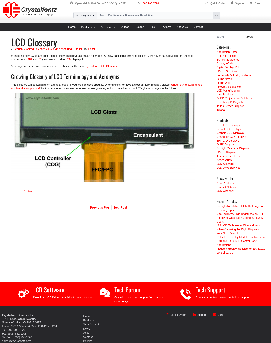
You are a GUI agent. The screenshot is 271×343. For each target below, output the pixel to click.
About (86, 332)
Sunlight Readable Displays (233, 148)
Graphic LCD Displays (230, 132)
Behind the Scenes (228, 59)
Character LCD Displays (231, 136)
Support (139, 26)
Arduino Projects (227, 55)
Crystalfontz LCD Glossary (100, 66)
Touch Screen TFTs (228, 156)
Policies (88, 340)
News (86, 328)
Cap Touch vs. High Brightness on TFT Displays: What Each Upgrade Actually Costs (240, 217)
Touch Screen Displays (230, 106)
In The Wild (223, 82)
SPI (29, 59)
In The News (224, 78)
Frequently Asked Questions (30, 48)
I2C (40, 59)
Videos (125, 26)
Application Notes (227, 51)
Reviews (166, 26)
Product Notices (226, 187)
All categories (83, 15)
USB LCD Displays (228, 125)
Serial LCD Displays (229, 129)
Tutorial (77, 48)
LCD (68, 59)
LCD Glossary (225, 190)
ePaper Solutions (227, 71)
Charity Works (225, 63)
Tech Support (210, 289)
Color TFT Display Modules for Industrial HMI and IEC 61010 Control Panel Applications (241, 240)
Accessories (224, 159)
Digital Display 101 (228, 67)
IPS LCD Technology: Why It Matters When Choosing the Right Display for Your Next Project (239, 229)
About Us (182, 26)
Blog (152, 26)
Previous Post (98, 207)
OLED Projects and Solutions (234, 98)
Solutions (106, 27)
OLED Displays (226, 144)
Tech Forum (127, 289)
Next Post (122, 207)
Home (72, 26)
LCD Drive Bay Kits (228, 167)
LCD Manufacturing (60, 48)
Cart (257, 3)
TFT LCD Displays (228, 140)
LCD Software (225, 163)
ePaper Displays (227, 152)
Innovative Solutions (229, 86)
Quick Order (215, 3)
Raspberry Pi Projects (230, 102)
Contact (198, 26)
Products (86, 27)
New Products (225, 94)
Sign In (239, 3)
